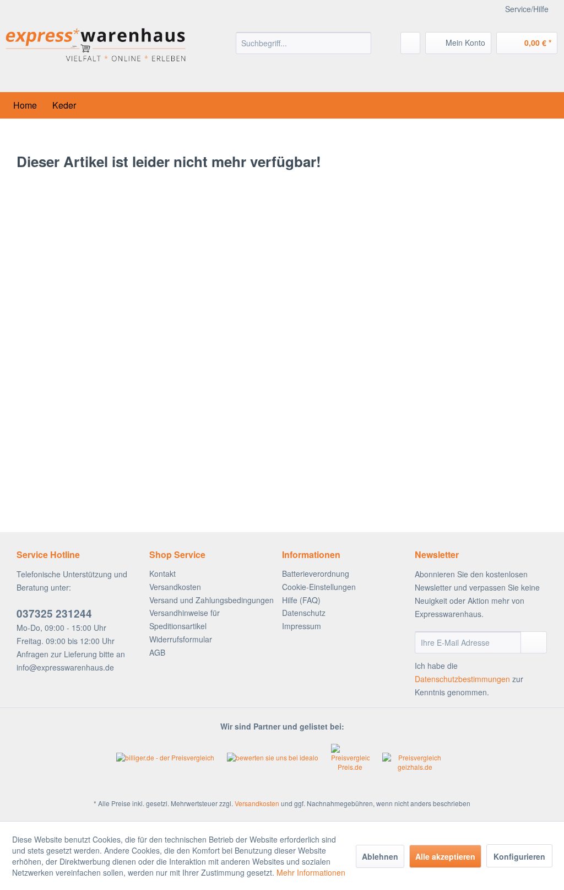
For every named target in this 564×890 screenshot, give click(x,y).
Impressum (301, 625)
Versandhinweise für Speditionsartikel (184, 619)
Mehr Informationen (310, 872)
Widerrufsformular (180, 639)
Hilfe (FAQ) (301, 599)
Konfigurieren (519, 856)
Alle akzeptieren (445, 856)
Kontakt (162, 573)
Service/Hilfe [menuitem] (527, 8)
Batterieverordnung (315, 573)
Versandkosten (175, 586)
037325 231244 (54, 613)
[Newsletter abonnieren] (533, 642)
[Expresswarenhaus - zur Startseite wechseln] (96, 55)
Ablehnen (380, 856)
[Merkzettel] (410, 43)
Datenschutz (304, 612)
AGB (157, 652)
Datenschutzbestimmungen (462, 678)
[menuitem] (303, 43)
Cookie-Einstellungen (319, 586)
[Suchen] (361, 43)
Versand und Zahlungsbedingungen (211, 599)
